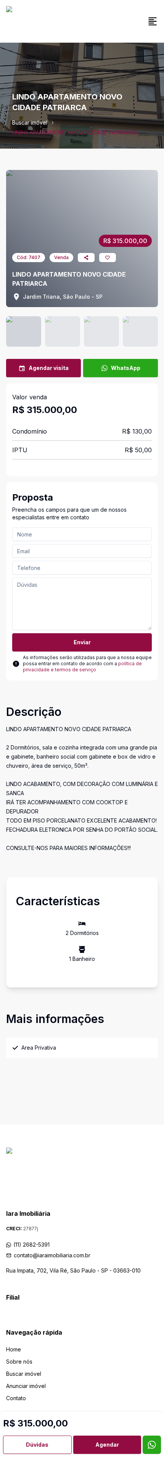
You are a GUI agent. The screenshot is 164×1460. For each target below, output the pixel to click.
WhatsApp (125, 368)
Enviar (82, 642)
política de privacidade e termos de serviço (82, 666)
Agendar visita (49, 368)
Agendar (107, 1444)
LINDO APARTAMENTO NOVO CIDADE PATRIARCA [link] (74, 132)
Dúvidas (37, 1444)
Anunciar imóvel (26, 1386)
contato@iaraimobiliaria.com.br (52, 1255)
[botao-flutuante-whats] (152, 1445)
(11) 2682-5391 (31, 1244)
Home (13, 1349)
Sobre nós (19, 1361)
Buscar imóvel (29, 122)
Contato (16, 1398)
